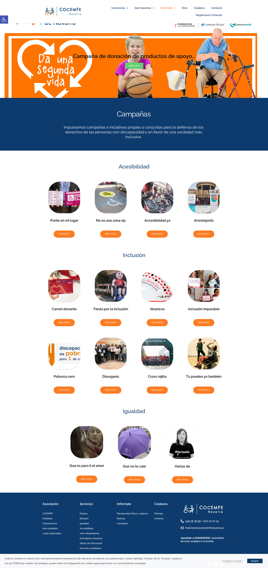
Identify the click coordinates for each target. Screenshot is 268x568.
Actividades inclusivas (91, 538)
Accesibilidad (86, 528)
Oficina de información (91, 543)
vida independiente (89, 533)
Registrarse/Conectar (209, 15)
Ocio (184, 8)
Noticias (121, 518)
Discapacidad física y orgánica (132, 513)
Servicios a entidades (90, 548)
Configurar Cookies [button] (232, 560)
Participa (158, 513)
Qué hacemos (143, 8)
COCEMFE (47, 513)
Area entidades (50, 528)
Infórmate (166, 8)
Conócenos (118, 8)
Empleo (83, 513)
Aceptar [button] (255, 561)
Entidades (47, 518)
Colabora (199, 8)
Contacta (158, 518)
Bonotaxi (84, 518)
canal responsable (51, 533)
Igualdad (84, 523)
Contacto (216, 8)
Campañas (122, 523)
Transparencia (49, 523)
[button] (4, 20)
